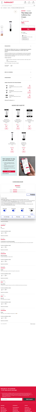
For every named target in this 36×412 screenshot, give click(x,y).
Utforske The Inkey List (9, 100)
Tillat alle (29, 216)
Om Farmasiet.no (16, 407)
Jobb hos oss (15, 408)
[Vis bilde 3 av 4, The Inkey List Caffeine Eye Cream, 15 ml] (2, 32)
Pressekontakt (15, 410)
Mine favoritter (3, 408)
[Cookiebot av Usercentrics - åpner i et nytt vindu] (31, 194)
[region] (10, 26)
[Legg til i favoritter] (15, 11)
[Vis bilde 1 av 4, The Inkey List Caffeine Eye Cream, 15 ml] (2, 27)
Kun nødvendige (6, 216)
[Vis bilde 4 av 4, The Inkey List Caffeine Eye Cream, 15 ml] (2, 35)
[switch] (13, 210)
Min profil (2, 407)
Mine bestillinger (4, 410)
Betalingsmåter (27, 410)
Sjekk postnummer (25, 39)
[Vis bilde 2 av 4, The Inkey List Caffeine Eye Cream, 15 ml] (2, 29)
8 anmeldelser (29, 10)
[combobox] (18, 5)
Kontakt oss (27, 407)
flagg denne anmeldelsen (4, 221)
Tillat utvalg (18, 216)
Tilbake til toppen (32, 323)
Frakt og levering (28, 408)
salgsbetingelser (4, 396)
